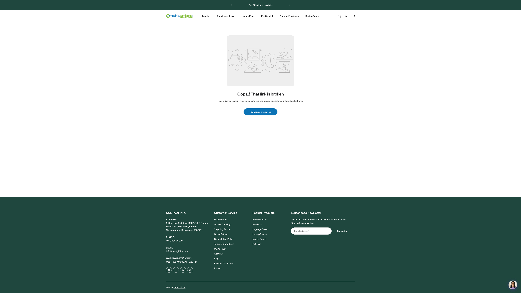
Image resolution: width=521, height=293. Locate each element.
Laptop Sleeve (259, 234)
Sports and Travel (226, 16)
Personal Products (289, 16)
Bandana (257, 224)
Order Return (221, 234)
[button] (231, 5)
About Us (218, 253)
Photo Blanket (259, 219)
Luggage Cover (260, 229)
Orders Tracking (222, 224)
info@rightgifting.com (177, 251)
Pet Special (267, 16)
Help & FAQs (220, 219)
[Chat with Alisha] (513, 285)
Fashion (206, 16)
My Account (220, 248)
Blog (216, 258)
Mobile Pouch (259, 239)
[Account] (346, 16)
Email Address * (301, 231)
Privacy (218, 268)
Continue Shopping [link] (260, 112)
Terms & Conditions (224, 244)
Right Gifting (179, 287)
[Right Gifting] (179, 16)
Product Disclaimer (224, 263)
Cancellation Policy (224, 239)
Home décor (248, 16)
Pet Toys (256, 244)
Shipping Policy (222, 229)
